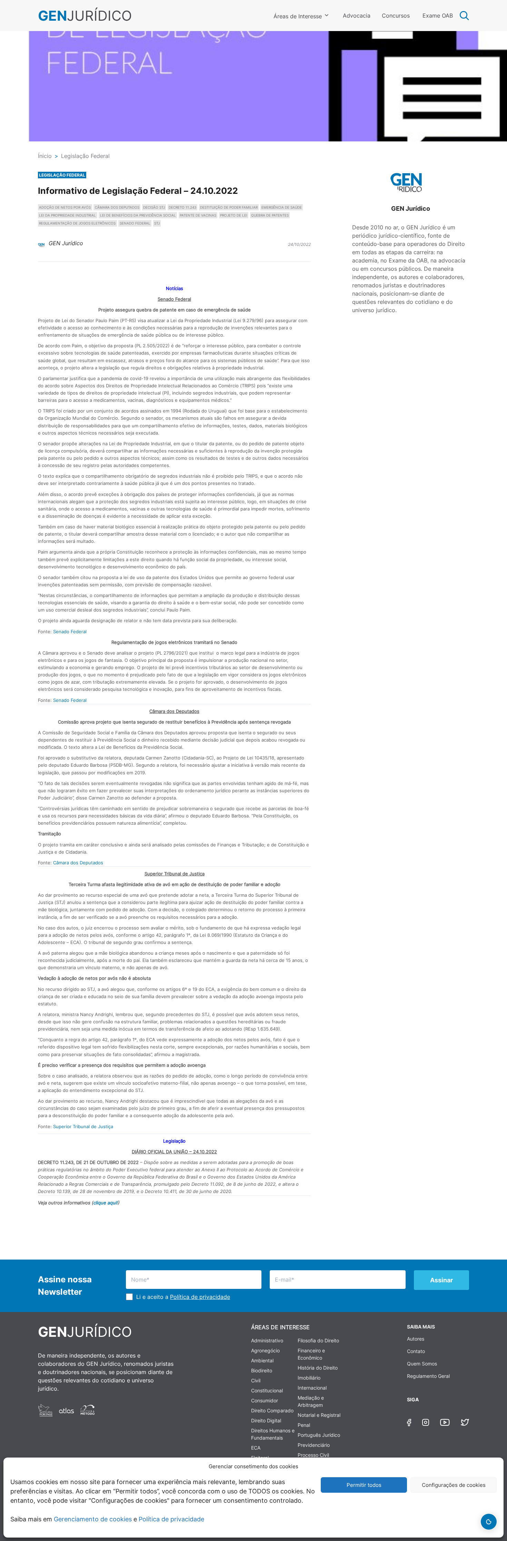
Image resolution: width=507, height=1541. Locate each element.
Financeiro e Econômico (311, 1354)
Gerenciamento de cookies (93, 1519)
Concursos (396, 15)
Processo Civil (313, 1455)
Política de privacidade (171, 1519)
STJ (157, 223)
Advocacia (356, 15)
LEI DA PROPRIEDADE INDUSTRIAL (67, 215)
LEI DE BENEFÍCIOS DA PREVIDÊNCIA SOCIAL (138, 215)
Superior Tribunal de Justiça (83, 1126)
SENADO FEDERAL (135, 223)
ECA (255, 1448)
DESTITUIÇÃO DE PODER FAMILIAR (229, 207)
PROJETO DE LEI (233, 215)
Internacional (312, 1388)
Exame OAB (438, 15)
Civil (255, 1380)
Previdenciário (314, 1445)
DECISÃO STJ (154, 207)
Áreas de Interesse (298, 16)
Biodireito (261, 1370)
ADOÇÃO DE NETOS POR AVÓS (65, 207)
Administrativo (267, 1340)
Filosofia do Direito (318, 1340)
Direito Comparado (272, 1410)
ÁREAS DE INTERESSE (280, 1327)
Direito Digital (266, 1420)
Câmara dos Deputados (78, 862)
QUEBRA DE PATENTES (270, 215)
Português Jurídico (319, 1435)
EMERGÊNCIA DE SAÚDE (281, 207)
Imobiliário (309, 1378)
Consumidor (264, 1400)
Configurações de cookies (454, 1485)
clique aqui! (105, 1202)
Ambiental (262, 1360)
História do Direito (318, 1368)
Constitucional (267, 1390)
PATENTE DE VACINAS (198, 215)
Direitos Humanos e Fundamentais (273, 1434)
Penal (304, 1425)
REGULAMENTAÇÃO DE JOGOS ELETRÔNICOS (77, 223)
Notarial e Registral (319, 1415)
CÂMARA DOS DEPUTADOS (117, 207)
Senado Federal (70, 631)
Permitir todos (364, 1485)
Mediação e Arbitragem (311, 1401)
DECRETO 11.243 (182, 207)
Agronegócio (265, 1350)
